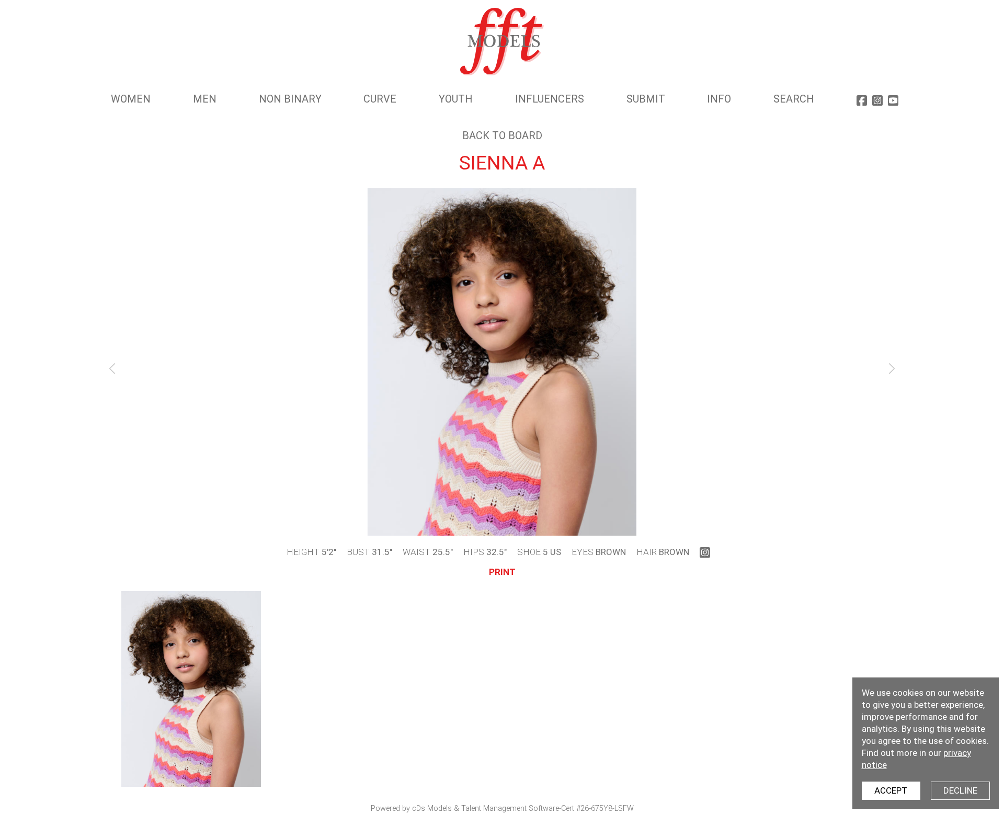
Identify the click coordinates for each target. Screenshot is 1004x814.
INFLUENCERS (549, 99)
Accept (890, 790)
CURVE (379, 99)
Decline (960, 790)
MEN (204, 99)
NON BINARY (290, 99)
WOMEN (131, 99)
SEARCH (793, 99)
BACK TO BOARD (502, 135)
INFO (719, 99)
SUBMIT (645, 99)
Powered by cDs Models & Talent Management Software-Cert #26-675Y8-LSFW (502, 808)
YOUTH (456, 99)
